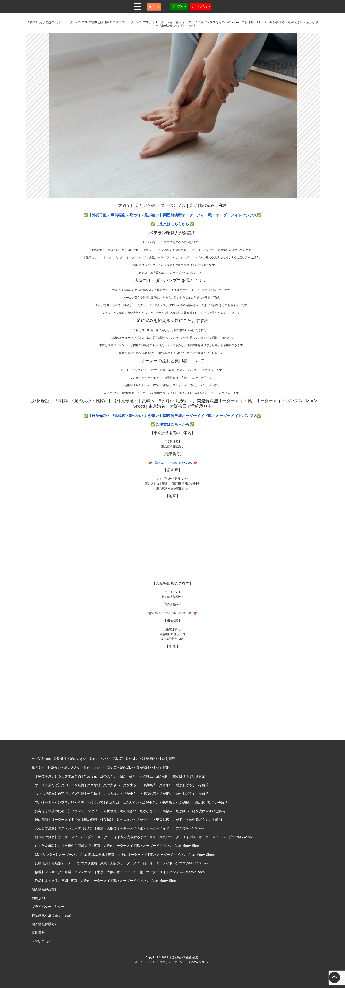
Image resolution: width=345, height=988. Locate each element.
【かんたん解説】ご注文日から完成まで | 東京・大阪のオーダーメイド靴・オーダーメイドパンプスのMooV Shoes (116, 846)
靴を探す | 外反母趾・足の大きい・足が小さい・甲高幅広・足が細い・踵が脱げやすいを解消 (100, 767)
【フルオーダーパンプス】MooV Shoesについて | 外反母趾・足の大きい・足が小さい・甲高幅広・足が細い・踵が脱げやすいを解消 (130, 802)
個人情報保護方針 (45, 889)
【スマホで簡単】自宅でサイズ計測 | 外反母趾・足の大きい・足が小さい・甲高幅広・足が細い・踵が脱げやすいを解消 (120, 793)
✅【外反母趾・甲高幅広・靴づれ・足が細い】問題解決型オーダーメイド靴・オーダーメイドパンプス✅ (172, 215)
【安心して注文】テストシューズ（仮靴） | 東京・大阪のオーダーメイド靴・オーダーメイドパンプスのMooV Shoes (118, 828)
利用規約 (38, 898)
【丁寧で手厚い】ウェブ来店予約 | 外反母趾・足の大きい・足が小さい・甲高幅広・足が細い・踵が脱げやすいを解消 (118, 776)
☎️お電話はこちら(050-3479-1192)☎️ (172, 462)
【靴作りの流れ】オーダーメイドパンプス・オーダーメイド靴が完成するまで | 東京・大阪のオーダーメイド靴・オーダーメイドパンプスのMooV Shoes (144, 837)
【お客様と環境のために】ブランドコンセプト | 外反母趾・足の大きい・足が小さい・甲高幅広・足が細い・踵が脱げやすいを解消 (128, 811)
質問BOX (181, 6)
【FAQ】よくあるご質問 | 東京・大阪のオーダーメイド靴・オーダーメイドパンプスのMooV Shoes (105, 880)
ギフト (156, 6)
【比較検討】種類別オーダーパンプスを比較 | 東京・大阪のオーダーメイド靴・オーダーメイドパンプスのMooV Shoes (120, 863)
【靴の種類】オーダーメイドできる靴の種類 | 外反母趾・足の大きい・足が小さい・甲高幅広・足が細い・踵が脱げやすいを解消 (127, 819)
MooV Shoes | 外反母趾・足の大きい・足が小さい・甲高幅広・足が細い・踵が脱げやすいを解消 (103, 759)
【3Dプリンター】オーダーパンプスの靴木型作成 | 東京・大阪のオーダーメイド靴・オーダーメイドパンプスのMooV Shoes (123, 854)
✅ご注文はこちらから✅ (172, 224)
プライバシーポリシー (48, 907)
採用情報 (38, 933)
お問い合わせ (41, 941)
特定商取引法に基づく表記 (51, 915)
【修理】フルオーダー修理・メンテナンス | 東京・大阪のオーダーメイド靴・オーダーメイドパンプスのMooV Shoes (118, 872)
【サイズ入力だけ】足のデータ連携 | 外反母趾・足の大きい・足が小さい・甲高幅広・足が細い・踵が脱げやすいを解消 (120, 785)
